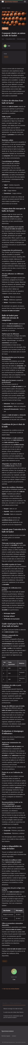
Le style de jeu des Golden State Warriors (13, 1012)
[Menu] (24, 1)
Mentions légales (6, 1036)
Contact (14, 1036)
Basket (8, 8)
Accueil (3, 8)
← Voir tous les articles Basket (10, 988)
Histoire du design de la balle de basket (13, 1008)
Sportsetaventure (10, 2)
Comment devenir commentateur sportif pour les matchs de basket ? (13, 1016)
